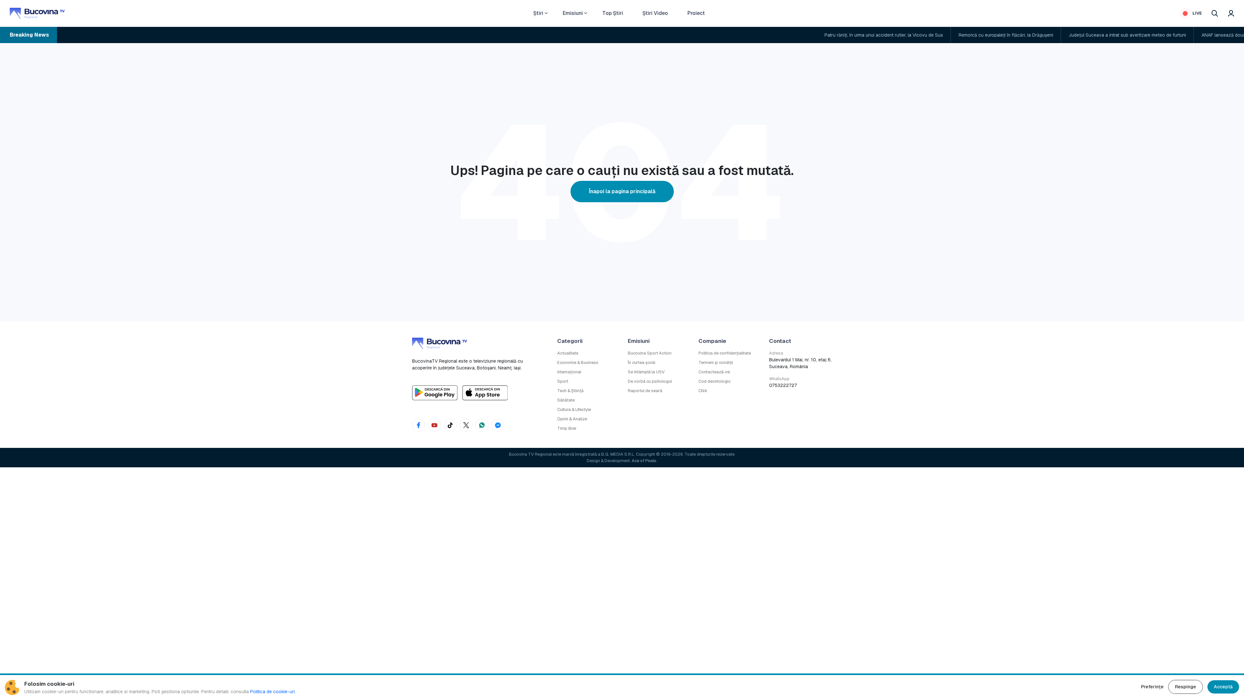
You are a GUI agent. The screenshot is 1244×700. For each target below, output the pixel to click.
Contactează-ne (714, 372)
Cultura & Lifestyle (574, 409)
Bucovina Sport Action (650, 353)
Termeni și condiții (715, 362)
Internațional (569, 372)
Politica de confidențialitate (724, 353)
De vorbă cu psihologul (650, 381)
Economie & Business (577, 362)
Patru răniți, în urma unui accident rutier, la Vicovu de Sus (824, 35)
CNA (702, 390)
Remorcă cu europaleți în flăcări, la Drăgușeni (946, 35)
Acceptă (1223, 687)
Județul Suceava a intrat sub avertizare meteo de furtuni (1068, 35)
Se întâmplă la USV (646, 372)
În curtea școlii (641, 362)
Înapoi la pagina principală (622, 191)
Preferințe (1152, 687)
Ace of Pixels (644, 460)
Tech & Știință (570, 390)
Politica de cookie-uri (272, 691)
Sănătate (566, 400)
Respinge (1185, 687)
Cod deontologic (714, 381)
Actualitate (567, 353)
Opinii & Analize (572, 419)
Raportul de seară (645, 390)
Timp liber (567, 428)
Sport (562, 381)
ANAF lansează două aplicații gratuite (1181, 35)
